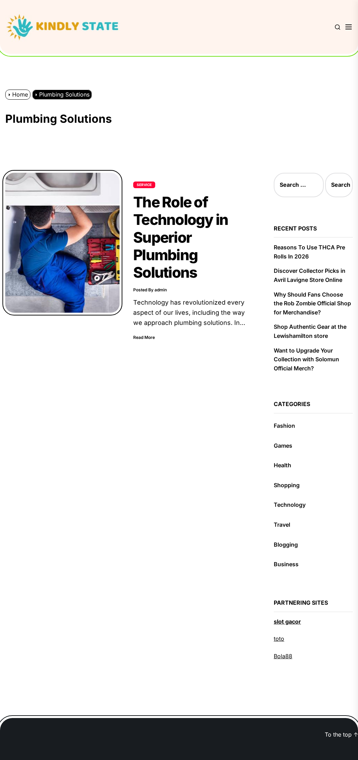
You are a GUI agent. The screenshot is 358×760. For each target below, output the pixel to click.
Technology (290, 504)
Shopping (287, 485)
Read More (144, 337)
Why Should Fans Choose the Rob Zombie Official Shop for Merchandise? (312, 303)
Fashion (284, 425)
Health (282, 465)
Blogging (286, 544)
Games (283, 445)
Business (286, 564)
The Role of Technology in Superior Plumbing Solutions (180, 237)
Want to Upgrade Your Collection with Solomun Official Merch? (306, 359)
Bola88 (283, 656)
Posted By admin (150, 289)
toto (279, 638)
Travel (282, 524)
